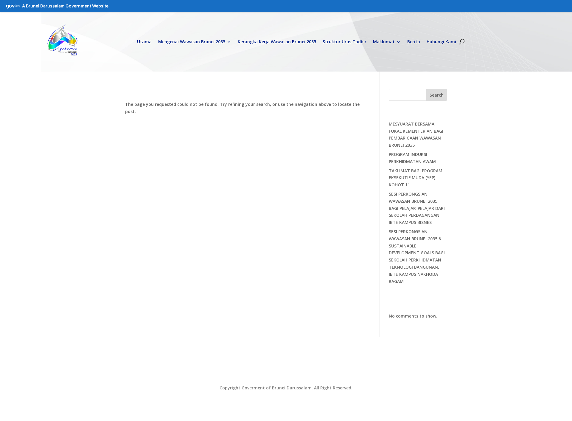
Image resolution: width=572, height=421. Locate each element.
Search (437, 95)
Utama (144, 41)
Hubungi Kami (441, 41)
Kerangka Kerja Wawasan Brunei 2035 (277, 41)
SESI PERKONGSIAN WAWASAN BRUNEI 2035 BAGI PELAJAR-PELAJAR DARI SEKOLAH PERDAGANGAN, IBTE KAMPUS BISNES (417, 208)
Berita (413, 41)
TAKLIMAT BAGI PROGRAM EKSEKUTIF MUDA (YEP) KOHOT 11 (415, 178)
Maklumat (384, 41)
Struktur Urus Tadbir (344, 41)
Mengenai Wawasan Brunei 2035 (191, 41)
